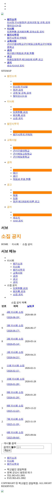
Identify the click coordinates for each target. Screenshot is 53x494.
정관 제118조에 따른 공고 (29, 59)
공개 (15, 276)
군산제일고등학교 (33, 44)
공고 (15, 279)
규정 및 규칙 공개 (41, 22)
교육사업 (17, 273)
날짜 (29, 306)
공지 (15, 282)
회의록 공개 (28, 31)
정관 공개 (27, 22)
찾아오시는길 (14, 25)
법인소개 (17, 263)
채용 (9, 59)
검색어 (10, 447)
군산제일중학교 (21, 157)
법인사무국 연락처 (16, 38)
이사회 (16, 266)
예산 (9, 53)
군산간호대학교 (15, 44)
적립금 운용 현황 (25, 53)
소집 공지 (39, 31)
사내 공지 (19, 65)
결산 (14, 53)
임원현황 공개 (14, 31)
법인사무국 (19, 270)
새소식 (10, 65)
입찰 (14, 59)
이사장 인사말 (14, 22)
